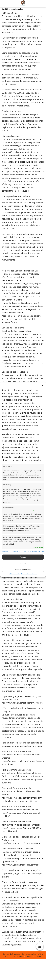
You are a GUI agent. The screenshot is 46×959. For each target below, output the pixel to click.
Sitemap (38, 956)
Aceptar (23, 557)
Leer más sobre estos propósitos (33, 551)
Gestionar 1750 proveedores (11, 551)
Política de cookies (14, 574)
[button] (43, 385)
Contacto (29, 956)
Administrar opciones (23, 569)
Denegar (23, 563)
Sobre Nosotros (18, 956)
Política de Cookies (29, 954)
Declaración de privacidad (29, 574)
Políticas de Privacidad (11, 954)
